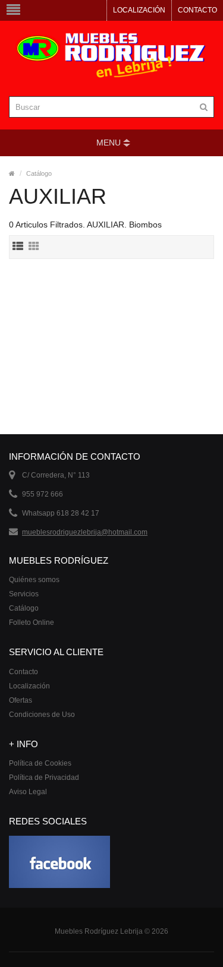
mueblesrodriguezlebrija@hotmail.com (84, 532)
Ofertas (20, 700)
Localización (139, 10)
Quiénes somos (34, 580)
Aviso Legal (28, 792)
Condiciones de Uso (42, 714)
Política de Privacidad (44, 777)
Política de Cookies (40, 763)
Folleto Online (31, 622)
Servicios (24, 594)
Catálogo (39, 173)
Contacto (197, 10)
